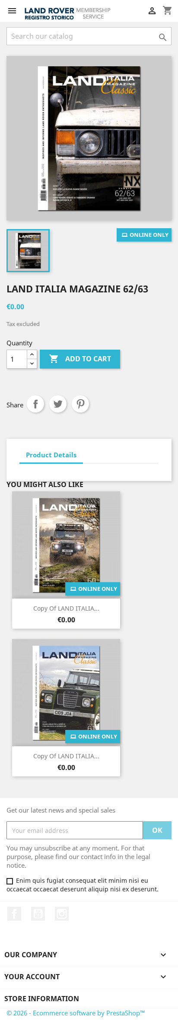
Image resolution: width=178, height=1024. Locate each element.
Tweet (58, 404)
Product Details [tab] (51, 454)
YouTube (38, 914)
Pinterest (80, 404)
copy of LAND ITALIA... (66, 608)
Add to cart (80, 359)
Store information (41, 998)
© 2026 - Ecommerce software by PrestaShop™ (75, 1012)
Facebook (14, 914)
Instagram (62, 914)
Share (35, 404)
